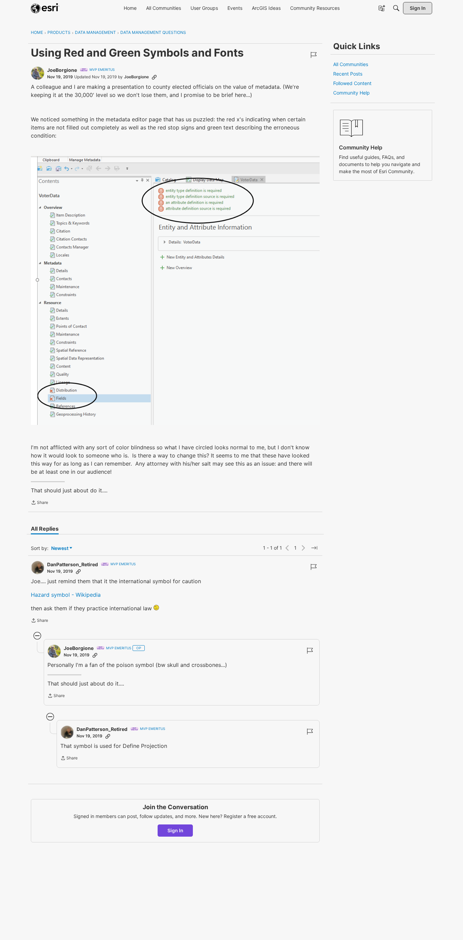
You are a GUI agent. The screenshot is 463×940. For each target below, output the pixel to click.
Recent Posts (347, 74)
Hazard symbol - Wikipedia (66, 594)
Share (39, 503)
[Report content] (313, 55)
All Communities (350, 64)
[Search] (396, 8)
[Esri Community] (45, 8)
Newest (59, 548)
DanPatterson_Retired (72, 564)
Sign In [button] (175, 830)
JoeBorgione (62, 70)
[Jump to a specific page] (314, 548)
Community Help (351, 93)
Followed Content (352, 83)
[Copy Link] (154, 77)
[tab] (45, 528)
